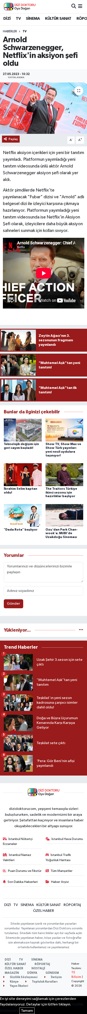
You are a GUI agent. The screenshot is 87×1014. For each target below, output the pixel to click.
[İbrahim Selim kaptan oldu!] (23, 474)
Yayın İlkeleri (18, 986)
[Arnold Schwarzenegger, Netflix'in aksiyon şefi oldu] (43, 108)
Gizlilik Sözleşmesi (23, 977)
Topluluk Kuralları (44, 981)
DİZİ (7, 19)
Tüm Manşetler (61, 871)
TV (18, 19)
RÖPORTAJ (72, 905)
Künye (14, 981)
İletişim (56, 977)
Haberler (10, 31)
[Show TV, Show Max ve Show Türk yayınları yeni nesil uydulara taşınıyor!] (64, 430)
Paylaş (13, 139)
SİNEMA (33, 19)
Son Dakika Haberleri (23, 882)
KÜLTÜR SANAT (58, 19)
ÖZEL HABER (43, 911)
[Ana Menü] (80, 6)
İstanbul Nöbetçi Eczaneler (18, 841)
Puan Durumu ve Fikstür (24, 871)
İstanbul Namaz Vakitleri (17, 857)
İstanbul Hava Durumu (67, 839)
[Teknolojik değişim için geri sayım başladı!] (23, 430)
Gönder (13, 604)
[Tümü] (81, 630)
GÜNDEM (52, 973)
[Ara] (73, 6)
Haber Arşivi (60, 882)
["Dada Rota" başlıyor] (23, 515)
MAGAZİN (12, 973)
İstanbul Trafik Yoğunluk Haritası (58, 857)
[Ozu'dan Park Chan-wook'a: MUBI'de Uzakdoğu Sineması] (64, 515)
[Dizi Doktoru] (19, 6)
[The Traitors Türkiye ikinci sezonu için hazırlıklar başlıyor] (64, 474)
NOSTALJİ (38, 968)
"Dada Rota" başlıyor (20, 529)
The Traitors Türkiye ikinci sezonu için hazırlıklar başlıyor (61, 492)
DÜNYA (32, 973)
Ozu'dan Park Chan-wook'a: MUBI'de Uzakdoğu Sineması (62, 533)
